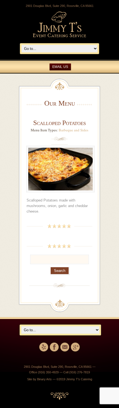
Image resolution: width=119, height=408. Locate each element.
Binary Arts (44, 379)
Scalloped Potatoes (59, 122)
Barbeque (66, 130)
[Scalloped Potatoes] (60, 194)
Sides (84, 130)
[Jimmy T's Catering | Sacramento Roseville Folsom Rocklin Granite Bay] (59, 36)
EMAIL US (60, 67)
